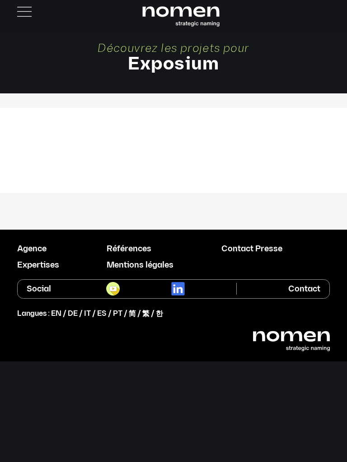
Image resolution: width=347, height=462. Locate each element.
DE (73, 314)
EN (56, 314)
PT (117, 314)
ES (102, 314)
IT (87, 314)
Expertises (38, 265)
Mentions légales (140, 265)
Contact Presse (251, 249)
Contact (304, 289)
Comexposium (173, 118)
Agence (32, 249)
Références (129, 249)
